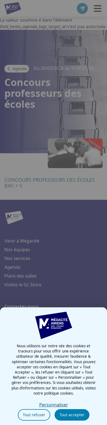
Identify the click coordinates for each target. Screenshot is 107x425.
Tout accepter (72, 414)
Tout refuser (34, 414)
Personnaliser (53, 405)
